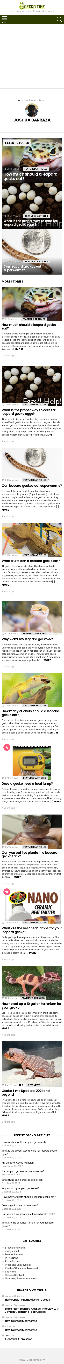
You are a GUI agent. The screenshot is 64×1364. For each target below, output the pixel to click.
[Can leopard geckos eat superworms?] (32, 251)
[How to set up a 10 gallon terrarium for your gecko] (32, 983)
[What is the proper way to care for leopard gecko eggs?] (32, 206)
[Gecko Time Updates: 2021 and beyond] (32, 1064)
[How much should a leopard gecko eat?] (32, 160)
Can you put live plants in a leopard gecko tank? (29, 854)
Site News (34, 1085)
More (19, 349)
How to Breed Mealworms (21, 1321)
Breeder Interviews (15, 1247)
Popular (6, 747)
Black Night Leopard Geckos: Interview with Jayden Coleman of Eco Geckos (32, 1310)
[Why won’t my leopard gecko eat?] (32, 618)
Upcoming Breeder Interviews (21, 1278)
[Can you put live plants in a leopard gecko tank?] (32, 832)
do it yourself (12, 1251)
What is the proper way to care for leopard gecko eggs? (29, 412)
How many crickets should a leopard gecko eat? (30, 713)
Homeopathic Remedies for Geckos (27, 1299)
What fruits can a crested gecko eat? (31, 561)
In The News (11, 1258)
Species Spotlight (14, 1275)
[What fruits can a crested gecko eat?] (32, 540)
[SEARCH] (59, 19)
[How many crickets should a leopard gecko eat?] (32, 690)
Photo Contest (13, 1261)
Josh (7, 1335)
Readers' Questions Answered (21, 1268)
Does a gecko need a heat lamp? (27, 783)
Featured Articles (35, 168)
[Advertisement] (32, 56)
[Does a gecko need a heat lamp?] (32, 763)
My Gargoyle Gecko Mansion (18, 1162)
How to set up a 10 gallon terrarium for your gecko (31, 1005)
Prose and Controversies (18, 1264)
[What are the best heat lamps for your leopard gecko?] (32, 907)
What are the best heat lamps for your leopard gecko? (32, 930)
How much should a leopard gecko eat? (29, 326)
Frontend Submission (18, 1339)
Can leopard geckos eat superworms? (32, 485)
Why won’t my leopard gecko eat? (28, 639)
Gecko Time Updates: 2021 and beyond (26, 1092)
